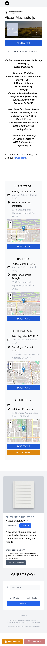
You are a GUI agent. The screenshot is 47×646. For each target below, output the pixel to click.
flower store (20, 157)
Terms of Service (30, 622)
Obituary (12, 51)
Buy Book (25, 525)
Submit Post (23, 603)
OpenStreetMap (26, 626)
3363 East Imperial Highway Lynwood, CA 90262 (23, 213)
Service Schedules (32, 51)
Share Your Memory (16, 562)
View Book (12, 525)
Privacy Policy (16, 622)
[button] (23, 228)
